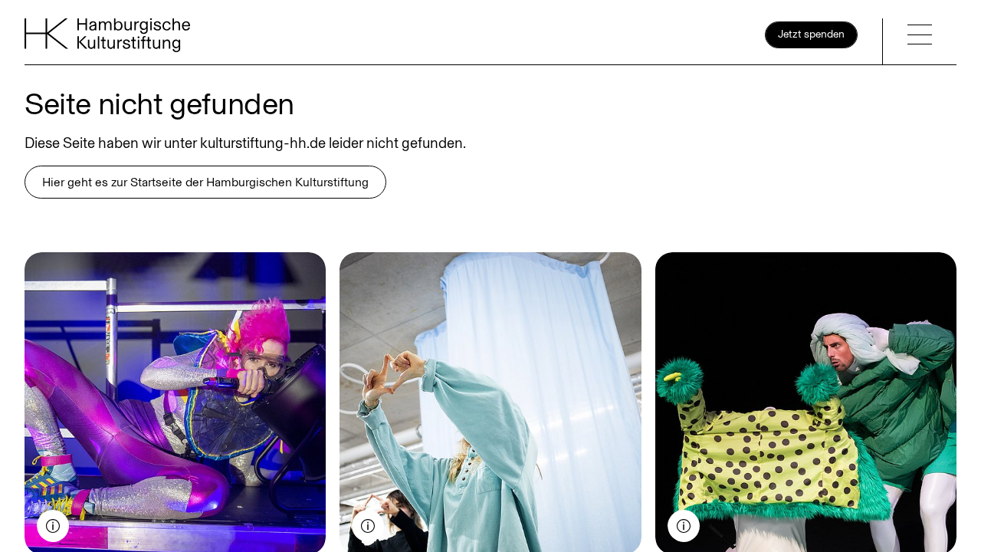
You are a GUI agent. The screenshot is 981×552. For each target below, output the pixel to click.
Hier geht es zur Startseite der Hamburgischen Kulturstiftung (205, 182)
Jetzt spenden (811, 34)
